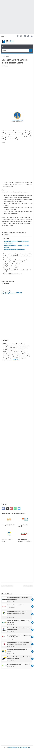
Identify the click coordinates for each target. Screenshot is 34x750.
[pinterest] (11, 508)
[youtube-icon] (31, 36)
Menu (3, 46)
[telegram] (19, 508)
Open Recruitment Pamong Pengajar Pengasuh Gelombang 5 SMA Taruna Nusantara (16, 613)
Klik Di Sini (15, 360)
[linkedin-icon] (24, 36)
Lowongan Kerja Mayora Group (15, 605)
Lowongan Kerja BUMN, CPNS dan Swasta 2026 (19, 747)
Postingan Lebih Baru (7, 585)
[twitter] (7, 508)
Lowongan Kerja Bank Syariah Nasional (14, 249)
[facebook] (3, 508)
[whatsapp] (15, 508)
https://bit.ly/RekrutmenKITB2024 (12, 293)
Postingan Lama (28, 585)
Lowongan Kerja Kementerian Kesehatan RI (18, 664)
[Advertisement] (17, 17)
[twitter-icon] (18, 36)
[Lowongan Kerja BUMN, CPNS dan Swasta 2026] (7, 41)
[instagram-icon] (21, 36)
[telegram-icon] (28, 36)
